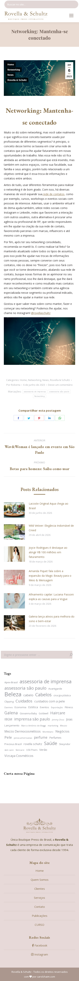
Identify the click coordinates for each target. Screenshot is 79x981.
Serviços (39, 898)
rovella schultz (33, 744)
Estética (33, 707)
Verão (43, 750)
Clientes (39, 889)
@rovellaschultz (40, 313)
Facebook (40, 945)
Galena (11, 712)
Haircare (57, 712)
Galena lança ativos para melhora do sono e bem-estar (51, 619)
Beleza (12, 694)
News (10, 75)
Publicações (39, 916)
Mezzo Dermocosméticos (22, 731)
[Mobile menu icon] (71, 15)
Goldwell (43, 713)
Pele (8, 737)
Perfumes (55, 737)
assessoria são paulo (59, 392)
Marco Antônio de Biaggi (33, 725)
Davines (8, 707)
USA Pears (31, 750)
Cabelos (43, 694)
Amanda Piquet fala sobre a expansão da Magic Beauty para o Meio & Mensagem (50, 575)
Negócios (62, 731)
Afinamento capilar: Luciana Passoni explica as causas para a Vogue (51, 597)
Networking (13, 69)
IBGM (8, 719)
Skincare (20, 750)
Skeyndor (64, 744)
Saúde (50, 743)
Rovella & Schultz (17, 80)
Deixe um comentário (60, 384)
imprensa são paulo (32, 719)
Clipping (9, 701)
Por (13, 384)
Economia (20, 707)
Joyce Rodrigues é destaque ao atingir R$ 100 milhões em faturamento (48, 552)
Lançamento (11, 725)
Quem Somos (40, 880)
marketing (53, 725)
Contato (39, 907)
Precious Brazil (13, 744)
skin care (9, 749)
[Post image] (14, 510)
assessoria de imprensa (35, 392)
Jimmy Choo (58, 719)
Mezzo (63, 725)
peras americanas (23, 737)
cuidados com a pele (49, 701)
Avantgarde (55, 688)
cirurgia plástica (62, 695)
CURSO (39, 925)
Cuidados (24, 701)
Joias (69, 719)
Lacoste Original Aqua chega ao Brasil (48, 506)
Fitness (69, 707)
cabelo (28, 695)
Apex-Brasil (11, 682)
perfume (40, 737)
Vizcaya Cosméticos (18, 755)
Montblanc (48, 731)
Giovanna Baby (28, 713)
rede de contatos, (53, 194)
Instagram (41, 954)
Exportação (57, 707)
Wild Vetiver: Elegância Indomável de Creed (51, 528)
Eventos (44, 707)
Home (10, 64)
